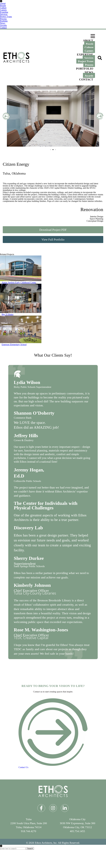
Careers (3, 10)
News (2, 23)
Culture (3, 8)
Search (30, 849)
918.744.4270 (28, 831)
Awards (3, 25)
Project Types (6, 16)
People (3, 5)
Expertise (4, 12)
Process (3, 19)
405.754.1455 (77, 831)
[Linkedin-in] (65, 808)
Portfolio (4, 21)
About (3, 3)
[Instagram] (53, 808)
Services (3, 14)
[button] (6, 116)
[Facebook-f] (41, 808)
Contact (3, 27)
